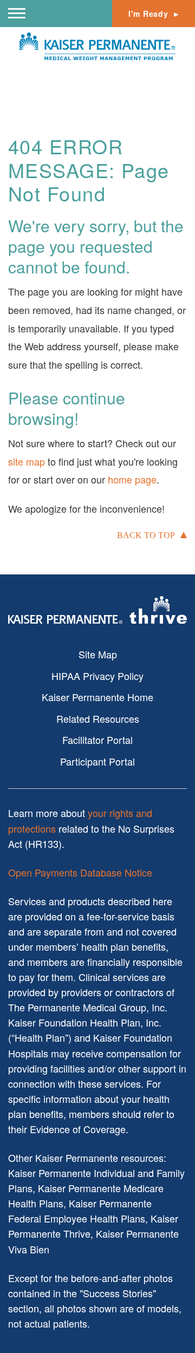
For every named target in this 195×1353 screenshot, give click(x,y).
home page (132, 479)
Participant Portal (97, 761)
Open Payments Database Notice (80, 872)
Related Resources (97, 718)
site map (26, 461)
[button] (17, 13)
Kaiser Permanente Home (97, 697)
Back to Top (146, 535)
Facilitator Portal (97, 740)
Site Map (98, 654)
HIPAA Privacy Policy (97, 676)
